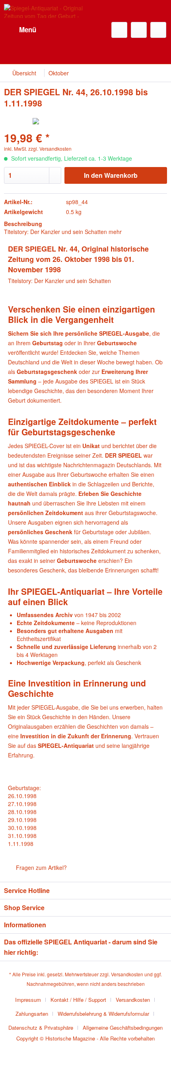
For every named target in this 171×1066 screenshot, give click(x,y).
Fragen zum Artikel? (40, 867)
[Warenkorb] (158, 30)
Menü (27, 29)
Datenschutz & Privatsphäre (40, 1027)
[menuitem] (20, 30)
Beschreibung (23, 224)
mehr (115, 232)
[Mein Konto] (139, 30)
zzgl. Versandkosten (50, 148)
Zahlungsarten (32, 1013)
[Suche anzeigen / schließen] (119, 30)
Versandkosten (127, 974)
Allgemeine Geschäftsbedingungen (123, 1027)
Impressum (28, 999)
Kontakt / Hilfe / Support (78, 999)
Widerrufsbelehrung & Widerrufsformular (103, 1013)
